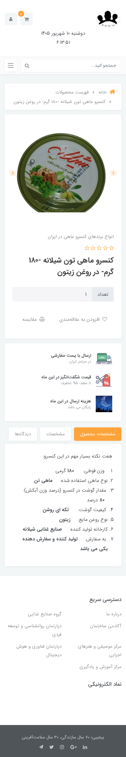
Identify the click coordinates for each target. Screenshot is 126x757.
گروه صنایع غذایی (44, 614)
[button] (26, 19)
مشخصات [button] (55, 434)
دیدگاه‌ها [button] (23, 434)
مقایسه (30, 319)
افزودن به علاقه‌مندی (80, 319)
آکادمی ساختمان (105, 626)
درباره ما (113, 614)
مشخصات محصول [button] (97, 434)
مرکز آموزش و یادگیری (100, 666)
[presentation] (113, 173)
